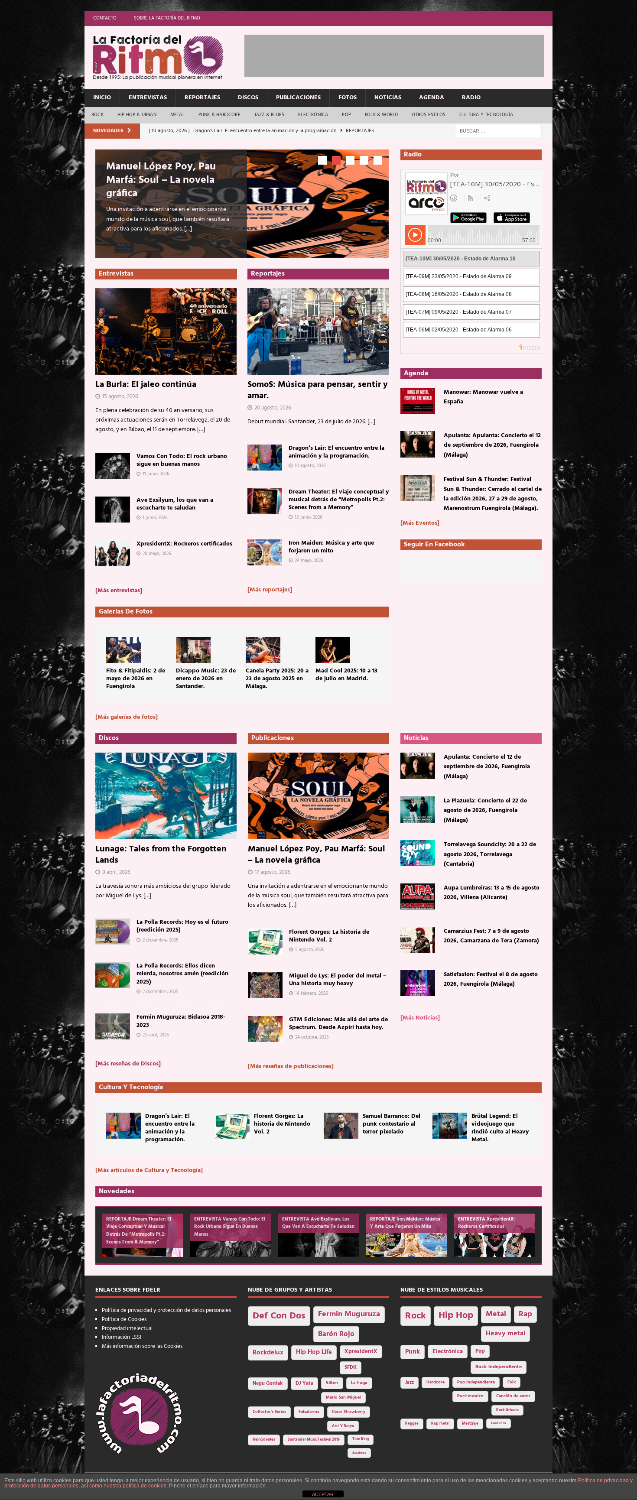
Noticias (387, 98)
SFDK (350, 1367)
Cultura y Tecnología (486, 115)
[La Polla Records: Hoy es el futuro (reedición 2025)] (112, 932)
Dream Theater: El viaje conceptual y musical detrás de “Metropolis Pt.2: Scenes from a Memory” (339, 500)
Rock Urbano (507, 1410)
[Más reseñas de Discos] (128, 1064)
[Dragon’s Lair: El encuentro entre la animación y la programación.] (264, 458)
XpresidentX (360, 1351)
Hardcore (435, 1382)
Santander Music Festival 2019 (314, 1440)
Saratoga (359, 1452)
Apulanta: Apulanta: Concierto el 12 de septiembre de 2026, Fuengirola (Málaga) (492, 445)
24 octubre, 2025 (312, 1037)
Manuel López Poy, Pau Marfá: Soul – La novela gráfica (161, 180)
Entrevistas (148, 98)
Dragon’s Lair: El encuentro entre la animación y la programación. (336, 452)
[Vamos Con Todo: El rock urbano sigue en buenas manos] (112, 466)
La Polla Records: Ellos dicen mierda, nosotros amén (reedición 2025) (182, 974)
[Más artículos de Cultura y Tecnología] (149, 1170)
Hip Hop (456, 1315)
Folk (511, 1382)
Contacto (105, 18)
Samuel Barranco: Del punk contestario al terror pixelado (391, 1124)
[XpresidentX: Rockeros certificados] (112, 553)
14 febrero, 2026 (311, 993)
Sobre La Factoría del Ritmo (167, 18)
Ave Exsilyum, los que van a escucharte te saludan (174, 504)
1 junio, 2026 (155, 518)
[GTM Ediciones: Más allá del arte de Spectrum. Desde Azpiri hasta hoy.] (265, 1029)
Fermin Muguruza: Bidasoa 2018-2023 (180, 1021)
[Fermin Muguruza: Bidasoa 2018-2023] (112, 1026)
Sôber (332, 1383)
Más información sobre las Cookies (142, 1346)
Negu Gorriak (268, 1383)
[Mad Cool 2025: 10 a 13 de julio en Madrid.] (332, 650)
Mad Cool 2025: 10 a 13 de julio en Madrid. (346, 675)
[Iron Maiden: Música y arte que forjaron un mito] (264, 552)
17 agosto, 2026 (272, 872)
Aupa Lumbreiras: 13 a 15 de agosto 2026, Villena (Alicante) (492, 893)
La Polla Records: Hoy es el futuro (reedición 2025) (182, 926)
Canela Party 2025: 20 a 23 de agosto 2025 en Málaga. (277, 679)
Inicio (102, 98)
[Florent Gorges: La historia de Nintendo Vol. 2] (265, 942)
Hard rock (498, 1423)
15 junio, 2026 (308, 517)
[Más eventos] (419, 523)
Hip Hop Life (314, 1352)
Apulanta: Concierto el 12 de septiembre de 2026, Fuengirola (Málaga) (487, 767)
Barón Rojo (336, 1334)
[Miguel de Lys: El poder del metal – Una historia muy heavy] (265, 985)
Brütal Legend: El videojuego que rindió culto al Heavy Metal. (500, 1128)
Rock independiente (498, 1367)
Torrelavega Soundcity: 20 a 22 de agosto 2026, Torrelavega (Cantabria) (490, 854)
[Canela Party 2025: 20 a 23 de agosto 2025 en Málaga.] (263, 650)
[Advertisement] (402, 54)
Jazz (409, 1382)
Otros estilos (428, 115)
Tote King (360, 1439)
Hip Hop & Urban (136, 115)
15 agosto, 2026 (120, 396)
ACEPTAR (323, 1494)
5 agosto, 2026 (310, 950)
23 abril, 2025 (156, 1035)
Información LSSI (121, 1337)
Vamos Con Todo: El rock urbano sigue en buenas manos (181, 460)
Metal (177, 115)
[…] (188, 229)
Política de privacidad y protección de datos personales (166, 1310)
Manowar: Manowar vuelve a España (483, 397)
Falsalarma (309, 1412)
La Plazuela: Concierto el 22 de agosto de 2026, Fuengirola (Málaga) (485, 810)
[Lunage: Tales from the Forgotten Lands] (166, 796)
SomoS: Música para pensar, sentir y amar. (317, 390)
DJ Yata (304, 1383)
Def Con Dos (279, 1316)
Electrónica (313, 115)
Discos (248, 98)
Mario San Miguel (343, 1397)
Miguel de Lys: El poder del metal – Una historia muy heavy (338, 980)
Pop (346, 115)
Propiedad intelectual (127, 1328)
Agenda (431, 98)
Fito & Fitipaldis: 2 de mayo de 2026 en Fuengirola (135, 679)
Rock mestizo (470, 1396)
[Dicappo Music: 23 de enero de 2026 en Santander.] (193, 650)
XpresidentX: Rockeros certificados (184, 544)
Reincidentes (264, 1440)
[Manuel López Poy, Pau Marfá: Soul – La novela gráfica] (318, 796)
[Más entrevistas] (118, 591)
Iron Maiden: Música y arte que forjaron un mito (331, 547)
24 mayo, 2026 (309, 561)
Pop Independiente (476, 1382)
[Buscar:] (498, 131)
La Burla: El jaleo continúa (145, 385)
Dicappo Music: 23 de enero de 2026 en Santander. (206, 679)
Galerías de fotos (126, 611)
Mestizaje (470, 1424)
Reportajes (202, 98)
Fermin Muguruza (349, 1314)
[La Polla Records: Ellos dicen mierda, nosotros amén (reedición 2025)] (112, 975)
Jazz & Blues (269, 115)
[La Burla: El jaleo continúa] (166, 331)
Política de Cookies (124, 1319)
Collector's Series (269, 1412)
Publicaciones (298, 98)
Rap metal (440, 1423)
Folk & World (381, 115)
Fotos (347, 98)
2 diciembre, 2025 (161, 940)
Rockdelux (268, 1352)
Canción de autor (513, 1396)
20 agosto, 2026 (272, 407)
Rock (97, 115)
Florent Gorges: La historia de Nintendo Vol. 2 (329, 936)
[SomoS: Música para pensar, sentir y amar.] (318, 331)
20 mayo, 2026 (157, 554)
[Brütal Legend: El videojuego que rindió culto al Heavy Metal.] (449, 1126)
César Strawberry (348, 1412)
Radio (471, 98)
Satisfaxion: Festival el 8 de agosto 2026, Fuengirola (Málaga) (491, 979)
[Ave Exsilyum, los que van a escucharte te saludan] (112, 510)
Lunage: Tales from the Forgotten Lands (161, 854)
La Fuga (359, 1383)
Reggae (412, 1423)
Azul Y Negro (343, 1426)
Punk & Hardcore (219, 115)
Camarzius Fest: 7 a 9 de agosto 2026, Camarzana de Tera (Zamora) (491, 936)
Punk (412, 1352)
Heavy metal (505, 1333)
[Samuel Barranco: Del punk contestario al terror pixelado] (341, 1126)
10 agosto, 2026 (310, 466)
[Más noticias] (420, 1018)
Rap (525, 1314)
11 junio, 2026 (156, 474)
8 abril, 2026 (116, 872)
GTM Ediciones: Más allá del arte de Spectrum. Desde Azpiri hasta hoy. (338, 1023)
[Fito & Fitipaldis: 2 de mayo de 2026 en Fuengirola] (123, 650)
